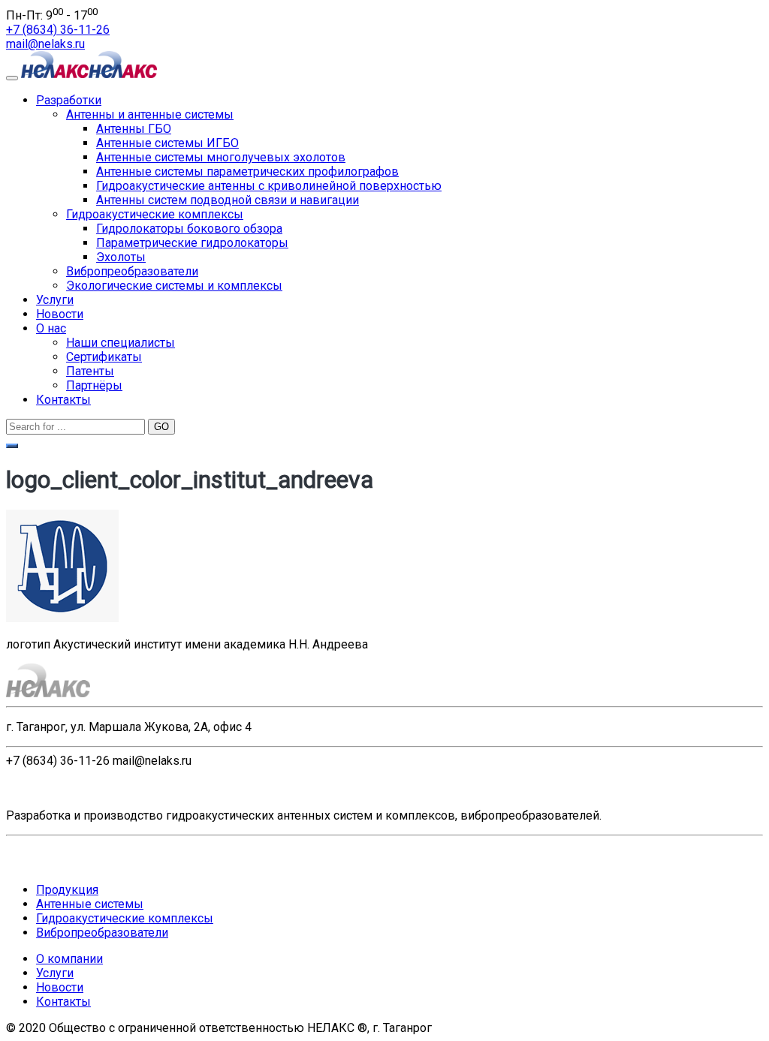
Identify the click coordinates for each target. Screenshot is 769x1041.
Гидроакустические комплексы (154, 214)
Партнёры (94, 385)
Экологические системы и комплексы (174, 285)
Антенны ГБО (133, 129)
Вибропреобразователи (132, 271)
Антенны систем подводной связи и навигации (227, 200)
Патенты (90, 371)
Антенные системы (89, 904)
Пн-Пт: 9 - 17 (52, 15)
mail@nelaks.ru (45, 44)
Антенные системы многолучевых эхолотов (220, 157)
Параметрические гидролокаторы (192, 243)
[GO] (12, 446)
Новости (59, 314)
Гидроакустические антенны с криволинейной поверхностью (269, 186)
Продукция (67, 890)
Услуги (55, 300)
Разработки (68, 100)
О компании (69, 959)
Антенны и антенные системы (150, 114)
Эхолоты (121, 257)
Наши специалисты (120, 342)
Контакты (63, 400)
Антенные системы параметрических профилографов (247, 171)
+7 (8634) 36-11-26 (58, 30)
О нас (51, 328)
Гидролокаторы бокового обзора (189, 228)
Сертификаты (104, 357)
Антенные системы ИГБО (167, 143)
